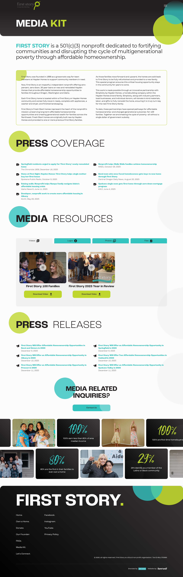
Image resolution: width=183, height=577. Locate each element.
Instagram (50, 522)
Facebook (49, 515)
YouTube (49, 528)
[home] (28, 5)
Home (19, 515)
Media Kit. (21, 547)
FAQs (19, 541)
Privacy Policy (51, 534)
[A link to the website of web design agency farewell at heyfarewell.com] (162, 568)
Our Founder (23, 534)
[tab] (34, 240)
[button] (165, 5)
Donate (20, 528)
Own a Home (23, 522)
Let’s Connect (23, 554)
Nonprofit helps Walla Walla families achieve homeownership (127, 164)
